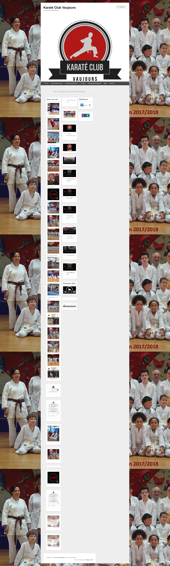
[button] (69, 290)
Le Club (83, 83)
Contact (112, 83)
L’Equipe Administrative (94, 83)
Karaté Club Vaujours (59, 7)
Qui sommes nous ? (57, 83)
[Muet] (74, 292)
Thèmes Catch (89, 560)
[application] (69, 290)
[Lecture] (65, 292)
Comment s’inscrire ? (72, 83)
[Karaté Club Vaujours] (85, 81)
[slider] (68, 291)
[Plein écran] (75, 292)
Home (46, 83)
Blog (105, 83)
